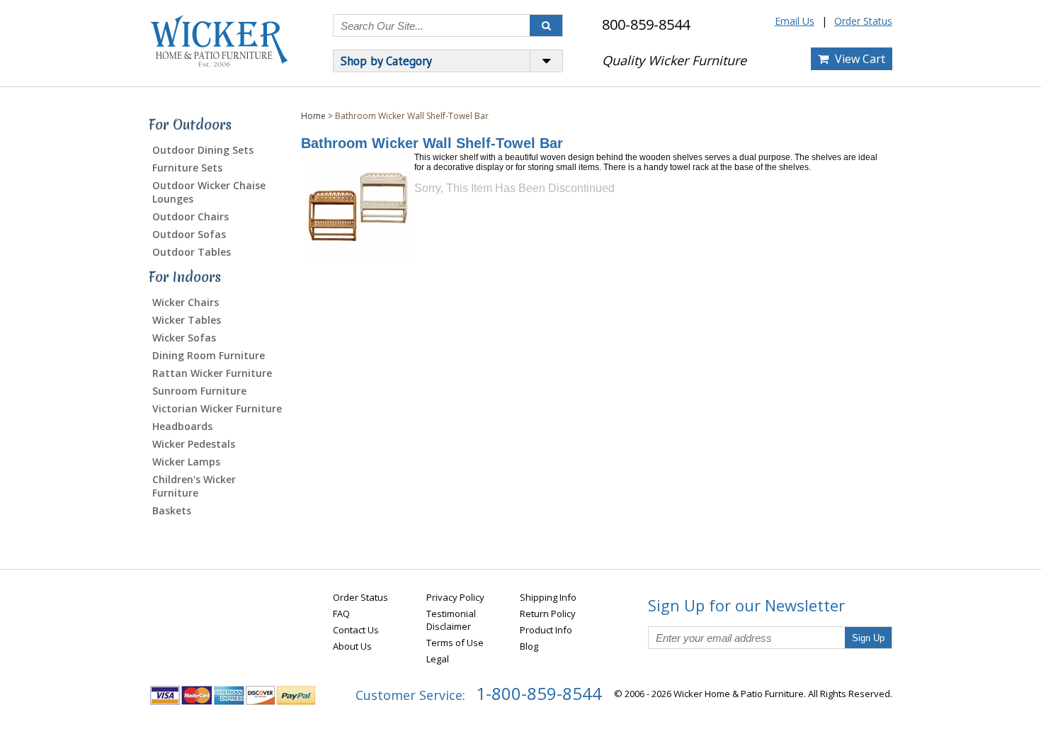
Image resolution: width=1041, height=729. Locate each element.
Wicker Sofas (184, 337)
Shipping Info (548, 597)
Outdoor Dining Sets (203, 150)
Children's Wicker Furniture (194, 486)
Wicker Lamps (186, 461)
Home (313, 116)
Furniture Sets (187, 167)
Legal (437, 658)
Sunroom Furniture (199, 390)
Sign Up (868, 638)
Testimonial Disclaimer (451, 620)
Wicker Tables (186, 320)
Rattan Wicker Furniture (212, 373)
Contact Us (356, 629)
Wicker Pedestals (193, 444)
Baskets (171, 510)
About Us (352, 646)
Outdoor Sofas (189, 234)
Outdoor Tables (191, 252)
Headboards (182, 426)
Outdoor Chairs (190, 216)
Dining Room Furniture (208, 355)
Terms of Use (455, 642)
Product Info (546, 629)
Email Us (794, 21)
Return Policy (548, 613)
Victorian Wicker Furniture (217, 408)
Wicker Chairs (185, 302)
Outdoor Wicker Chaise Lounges (209, 192)
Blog (529, 646)
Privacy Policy (455, 597)
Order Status (863, 21)
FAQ (341, 613)
